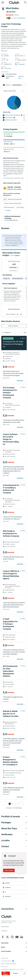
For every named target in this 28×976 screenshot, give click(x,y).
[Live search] (25, 2)
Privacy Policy (4, 958)
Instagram (8, 896)
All (5, 199)
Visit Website (5, 973)
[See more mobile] (21, 381)
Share (23, 338)
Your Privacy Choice (6, 961)
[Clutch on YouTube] (17, 936)
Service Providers (6, 951)
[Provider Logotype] (3, 9)
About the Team (21, 77)
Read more (4, 51)
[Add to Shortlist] (24, 973)
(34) (18, 267)
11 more (8, 210)
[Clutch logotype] (14, 2)
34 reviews (16, 15)
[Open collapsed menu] (3, 2)
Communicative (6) (17, 278)
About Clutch (4, 943)
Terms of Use (4, 966)
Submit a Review (13, 326)
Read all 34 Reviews (14, 309)
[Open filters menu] (25, 332)
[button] (12, 332)
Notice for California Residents (8, 963)
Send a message (9, 870)
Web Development (9, 207)
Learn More (13, 245)
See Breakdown (13, 270)
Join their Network (21, 18)
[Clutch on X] (7, 936)
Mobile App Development (11, 120)
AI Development (9, 117)
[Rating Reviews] (9, 14)
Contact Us (4, 931)
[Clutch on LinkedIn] (21, 936)
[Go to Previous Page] (6, 804)
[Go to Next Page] (21, 804)
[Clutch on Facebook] (2, 936)
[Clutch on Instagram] (12, 936)
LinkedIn (7, 883)
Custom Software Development (12, 115)
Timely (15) (6, 278)
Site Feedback (5, 926)
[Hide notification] (25, 235)
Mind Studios (12, 8)
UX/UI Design (20, 207)
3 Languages (21, 64)
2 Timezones (7, 68)
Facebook (7, 887)
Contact (15, 973)
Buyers (3, 947)
